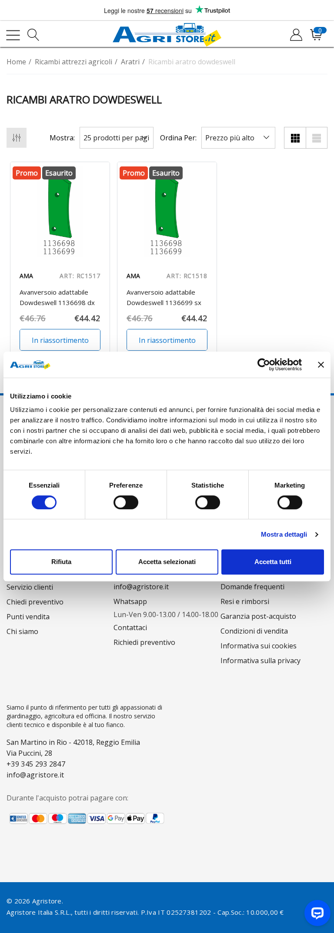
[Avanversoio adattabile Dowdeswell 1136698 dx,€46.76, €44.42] (60, 211)
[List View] (316, 138)
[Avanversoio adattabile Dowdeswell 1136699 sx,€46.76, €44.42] (167, 211)
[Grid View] (295, 138)
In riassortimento (60, 340)
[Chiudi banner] (321, 365)
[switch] (126, 502)
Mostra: (62, 137)
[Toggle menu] (13, 35)
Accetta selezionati (167, 561)
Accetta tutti (272, 561)
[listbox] (238, 138)
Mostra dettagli (284, 534)
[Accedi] (295, 35)
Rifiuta (61, 561)
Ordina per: (178, 137)
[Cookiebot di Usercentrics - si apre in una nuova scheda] (264, 364)
